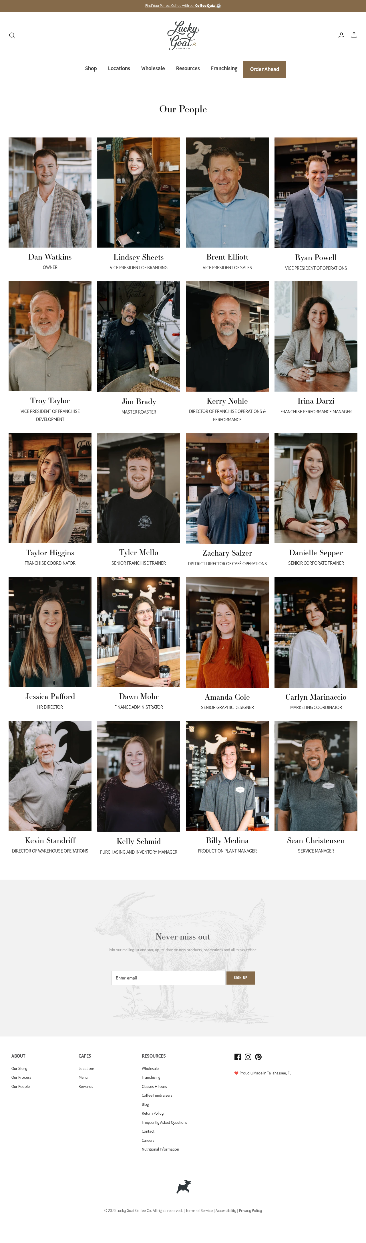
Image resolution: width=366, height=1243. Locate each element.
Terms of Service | (201, 1211)
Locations (119, 69)
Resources (188, 69)
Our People (20, 1087)
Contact (148, 1131)
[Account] (340, 35)
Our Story (19, 1069)
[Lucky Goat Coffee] (183, 35)
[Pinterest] (258, 1057)
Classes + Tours (154, 1087)
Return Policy (153, 1114)
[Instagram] (248, 1057)
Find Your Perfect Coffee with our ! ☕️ (183, 6)
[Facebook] (237, 1057)
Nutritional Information (160, 1149)
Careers (148, 1141)
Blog (145, 1105)
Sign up (240, 978)
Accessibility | (227, 1211)
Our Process (21, 1078)
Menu (83, 1078)
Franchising (224, 69)
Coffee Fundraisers (157, 1096)
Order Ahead (264, 69)
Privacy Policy (250, 1211)
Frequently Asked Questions (164, 1123)
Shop (91, 69)
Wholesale (153, 69)
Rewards (86, 1087)
